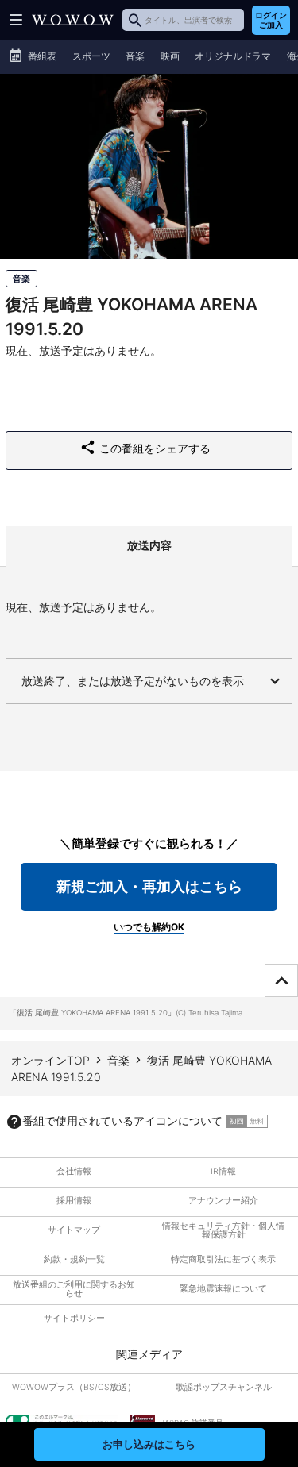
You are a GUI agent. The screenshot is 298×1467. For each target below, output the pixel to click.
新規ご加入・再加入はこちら (149, 886)
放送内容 (149, 545)
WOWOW (73, 20)
